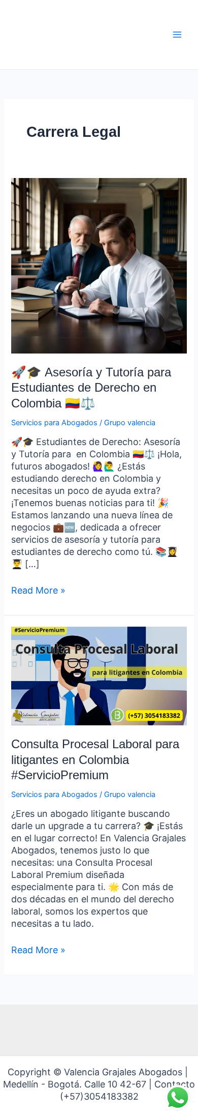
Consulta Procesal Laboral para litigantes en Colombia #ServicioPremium (95, 760)
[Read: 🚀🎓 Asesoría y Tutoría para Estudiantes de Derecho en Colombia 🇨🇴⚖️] (98, 265)
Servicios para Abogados (54, 422)
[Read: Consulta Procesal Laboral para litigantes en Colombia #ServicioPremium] (98, 675)
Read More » (38, 590)
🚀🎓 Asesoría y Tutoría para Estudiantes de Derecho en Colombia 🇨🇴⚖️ (91, 388)
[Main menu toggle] (177, 34)
